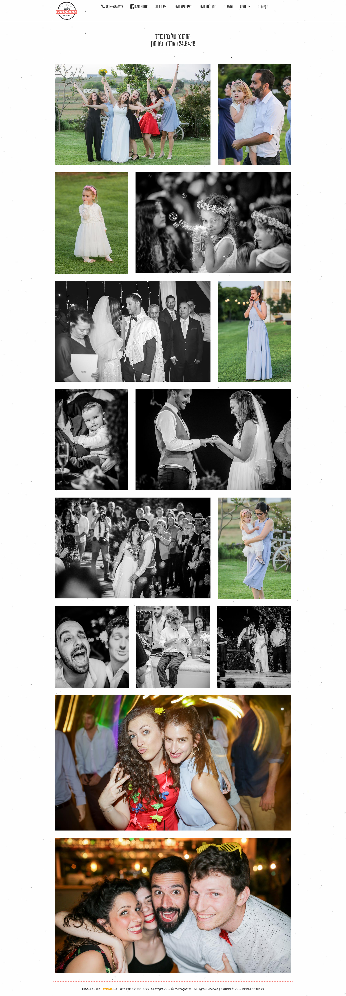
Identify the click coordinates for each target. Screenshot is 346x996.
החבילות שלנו (208, 6)
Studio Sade (92, 989)
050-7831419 (114, 6)
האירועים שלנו (183, 6)
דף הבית (263, 6)
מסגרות (228, 6)
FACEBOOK (141, 6)
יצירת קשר (161, 6)
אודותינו (245, 6)
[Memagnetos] (66, 11)
